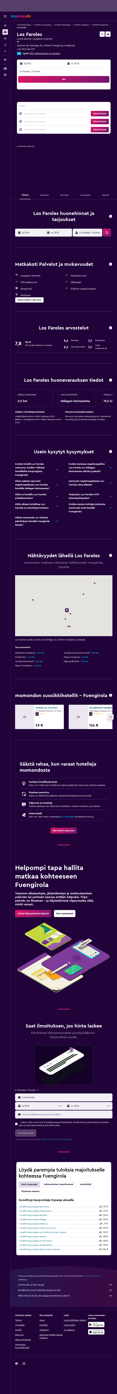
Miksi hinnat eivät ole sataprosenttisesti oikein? (44, 1296)
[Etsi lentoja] (5, 26)
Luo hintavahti (67, 817)
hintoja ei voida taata (91, 1276)
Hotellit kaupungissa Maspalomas (35, 1211)
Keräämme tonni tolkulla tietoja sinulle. (39, 1290)
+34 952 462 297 (26, 49)
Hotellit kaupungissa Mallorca (33, 1224)
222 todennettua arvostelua (44, 53)
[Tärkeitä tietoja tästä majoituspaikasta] (110, 380)
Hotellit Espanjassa (62, 25)
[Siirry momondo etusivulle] (21, 16)
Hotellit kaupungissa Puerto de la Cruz (37, 1228)
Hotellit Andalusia (81, 25)
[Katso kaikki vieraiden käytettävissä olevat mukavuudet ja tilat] (110, 264)
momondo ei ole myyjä (31, 1285)
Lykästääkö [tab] (85, 1184)
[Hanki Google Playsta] (96, 1324)
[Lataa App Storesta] (96, 1332)
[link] (64, 831)
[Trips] (5, 60)
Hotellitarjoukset (24, 25)
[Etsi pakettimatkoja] (5, 45)
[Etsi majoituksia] (5, 32)
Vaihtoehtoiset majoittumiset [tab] (58, 1184)
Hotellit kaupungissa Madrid (32, 1237)
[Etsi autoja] (5, 38)
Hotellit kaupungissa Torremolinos (35, 1241)
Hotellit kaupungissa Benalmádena (36, 1245)
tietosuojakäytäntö (65, 1139)
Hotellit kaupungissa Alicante (33, 1215)
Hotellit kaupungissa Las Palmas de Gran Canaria (42, 1232)
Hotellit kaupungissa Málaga (32, 1220)
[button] (5, 16)
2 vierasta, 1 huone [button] (30, 71)
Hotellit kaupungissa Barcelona (34, 1207)
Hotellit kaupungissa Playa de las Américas (39, 1249)
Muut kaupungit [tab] (29, 1184)
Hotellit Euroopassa (43, 25)
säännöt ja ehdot (48, 1139)
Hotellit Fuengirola (100, 25)
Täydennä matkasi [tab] (30, 1191)
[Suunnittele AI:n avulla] (5, 51)
